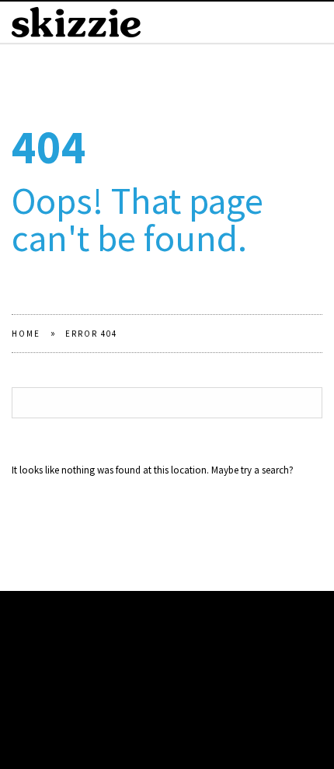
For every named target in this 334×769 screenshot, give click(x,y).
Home (26, 333)
